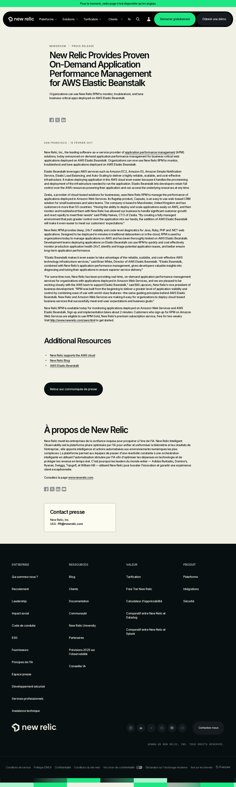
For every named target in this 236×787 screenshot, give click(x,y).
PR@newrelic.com (70, 524)
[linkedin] (130, 728)
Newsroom (57, 46)
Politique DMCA (42, 767)
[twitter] (151, 728)
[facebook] (172, 728)
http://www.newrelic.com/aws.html (72, 320)
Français (224, 767)
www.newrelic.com (80, 477)
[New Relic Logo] (20, 19)
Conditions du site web (87, 767)
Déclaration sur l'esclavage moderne (167, 767)
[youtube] (141, 728)
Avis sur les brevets (201, 767)
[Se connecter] (148, 19)
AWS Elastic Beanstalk (64, 365)
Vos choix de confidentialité (119, 767)
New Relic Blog (60, 360)
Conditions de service (18, 767)
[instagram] (182, 728)
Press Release (83, 46)
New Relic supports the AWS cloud (72, 355)
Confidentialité (63, 767)
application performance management (150, 152)
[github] (161, 728)
